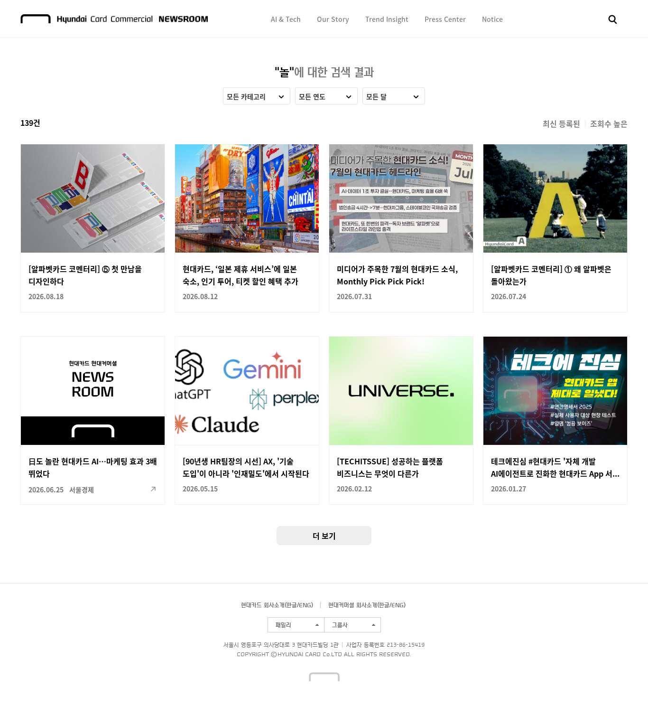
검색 (613, 19)
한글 (292, 605)
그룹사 (340, 625)
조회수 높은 (609, 123)
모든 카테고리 (246, 96)
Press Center (445, 19)
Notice (492, 19)
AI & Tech (286, 19)
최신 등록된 (561, 123)
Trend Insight (386, 19)
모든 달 (376, 96)
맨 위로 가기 (622, 690)
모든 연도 (312, 96)
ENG (305, 605)
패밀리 (283, 625)
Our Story (333, 19)
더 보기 (324, 535)
